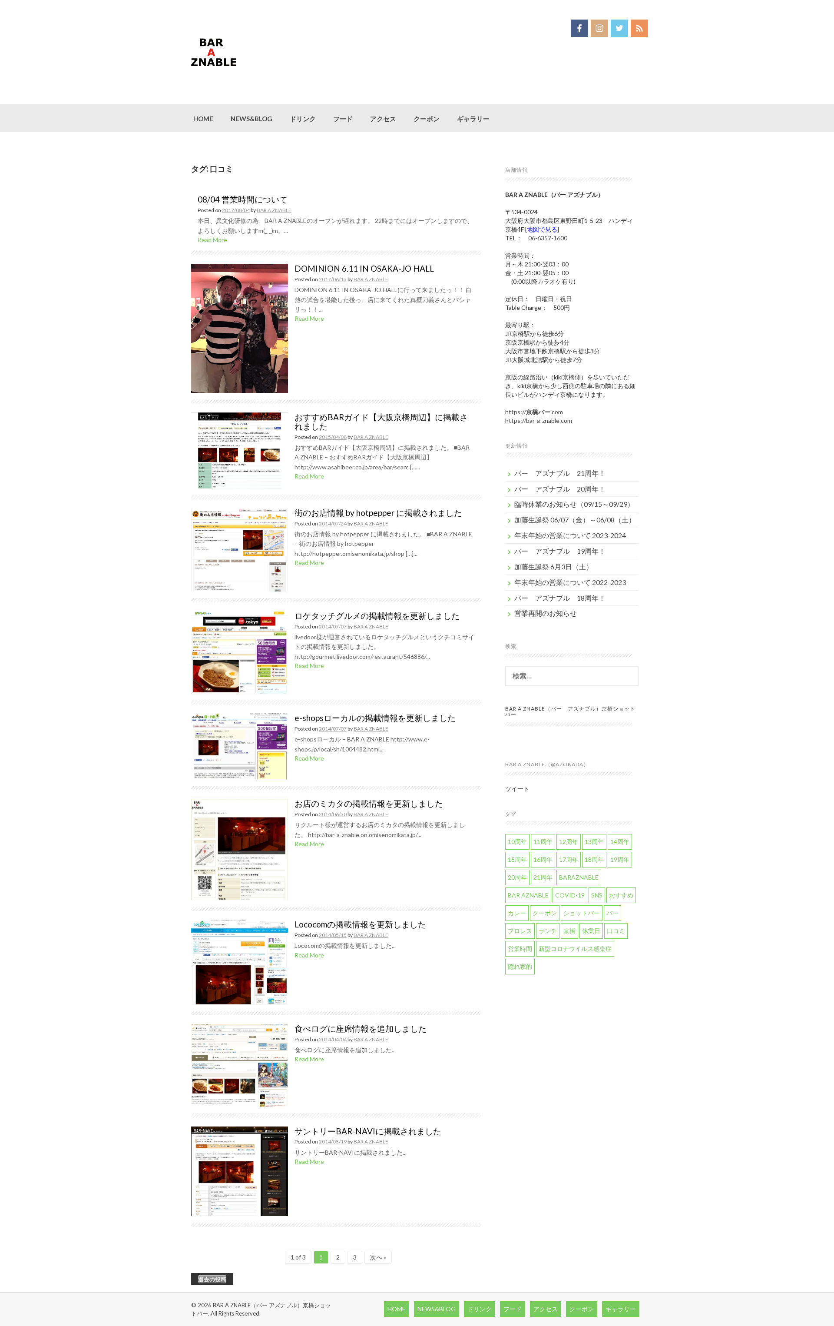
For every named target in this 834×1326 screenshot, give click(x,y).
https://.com (534, 411)
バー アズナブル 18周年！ (560, 598)
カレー (517, 913)
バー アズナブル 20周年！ (560, 489)
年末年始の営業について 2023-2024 (570, 535)
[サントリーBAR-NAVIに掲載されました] (239, 1170)
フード (343, 119)
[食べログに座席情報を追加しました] (239, 1064)
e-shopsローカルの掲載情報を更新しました (375, 718)
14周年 (619, 841)
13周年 (594, 841)
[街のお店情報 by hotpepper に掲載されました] (239, 548)
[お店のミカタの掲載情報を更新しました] (239, 848)
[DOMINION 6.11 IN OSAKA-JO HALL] (239, 327)
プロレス (520, 930)
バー (612, 913)
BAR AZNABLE (528, 895)
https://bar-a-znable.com (538, 420)
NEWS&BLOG (251, 119)
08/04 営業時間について (243, 199)
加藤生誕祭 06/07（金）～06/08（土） (574, 519)
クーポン (427, 119)
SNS (596, 895)
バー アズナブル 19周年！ (560, 551)
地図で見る (542, 229)
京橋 (569, 930)
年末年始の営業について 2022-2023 (570, 582)
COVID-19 (570, 895)
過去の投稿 (212, 1279)
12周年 (568, 841)
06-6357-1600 (547, 238)
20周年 (517, 877)
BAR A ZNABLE (274, 210)
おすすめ (621, 895)
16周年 (543, 859)
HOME (203, 119)
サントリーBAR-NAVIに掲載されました (368, 1131)
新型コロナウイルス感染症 (575, 948)
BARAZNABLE (579, 877)
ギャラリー (473, 119)
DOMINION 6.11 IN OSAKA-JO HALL (364, 268)
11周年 (543, 841)
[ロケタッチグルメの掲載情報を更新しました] (239, 651)
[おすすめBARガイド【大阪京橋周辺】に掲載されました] (239, 449)
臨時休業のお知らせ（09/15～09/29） (574, 504)
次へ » (378, 1257)
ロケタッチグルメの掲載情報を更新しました (377, 616)
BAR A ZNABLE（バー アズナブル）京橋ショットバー (570, 711)
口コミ (616, 930)
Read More (212, 239)
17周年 (568, 859)
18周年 (594, 859)
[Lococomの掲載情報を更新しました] (239, 961)
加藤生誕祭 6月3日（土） (553, 566)
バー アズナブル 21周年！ (560, 473)
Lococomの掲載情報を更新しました (360, 924)
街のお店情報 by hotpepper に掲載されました (378, 513)
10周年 (517, 841)
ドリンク (303, 119)
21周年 (543, 877)
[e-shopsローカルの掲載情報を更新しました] (239, 745)
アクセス (383, 119)
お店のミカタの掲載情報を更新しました (369, 803)
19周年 (619, 859)
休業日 (591, 930)
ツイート (517, 788)
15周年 (517, 859)
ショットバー (581, 913)
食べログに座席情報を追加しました (361, 1029)
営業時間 (520, 948)
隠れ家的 (520, 966)
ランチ (548, 930)
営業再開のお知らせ (545, 613)
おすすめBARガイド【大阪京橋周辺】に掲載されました (381, 421)
